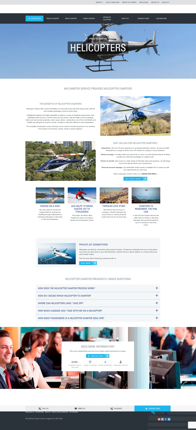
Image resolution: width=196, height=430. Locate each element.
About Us (48, 412)
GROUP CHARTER (71, 18)
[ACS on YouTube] (159, 419)
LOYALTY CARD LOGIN (112, 2)
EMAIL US (81, 408)
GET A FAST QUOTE (133, 179)
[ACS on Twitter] (169, 419)
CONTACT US (155, 2)
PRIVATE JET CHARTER (129, 2)
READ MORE (86, 263)
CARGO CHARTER (89, 18)
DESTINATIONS (161, 18)
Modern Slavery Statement (60, 412)
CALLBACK (118, 408)
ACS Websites (73, 412)
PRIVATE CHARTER (52, 18)
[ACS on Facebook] (165, 419)
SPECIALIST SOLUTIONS (107, 18)
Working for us (29, 412)
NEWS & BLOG (143, 2)
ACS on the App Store (155, 413)
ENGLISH (165, 2)
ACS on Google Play (166, 413)
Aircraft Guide (39, 412)
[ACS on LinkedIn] (162, 419)
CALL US (45, 408)
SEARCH (98, 2)
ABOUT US (125, 18)
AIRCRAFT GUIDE (143, 18)
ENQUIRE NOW (36, 18)
